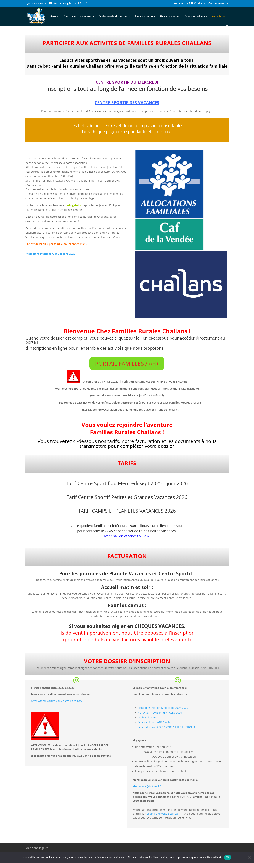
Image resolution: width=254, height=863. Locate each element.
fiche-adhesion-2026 (150, 727)
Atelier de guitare (170, 16)
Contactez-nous (218, 3)
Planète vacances (145, 16)
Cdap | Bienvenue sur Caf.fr (163, 813)
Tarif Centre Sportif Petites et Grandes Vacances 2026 (127, 497)
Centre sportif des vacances (114, 16)
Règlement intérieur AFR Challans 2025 (50, 253)
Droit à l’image (147, 717)
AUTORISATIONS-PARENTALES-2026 (160, 712)
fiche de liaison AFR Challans (155, 722)
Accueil (54, 16)
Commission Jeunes (195, 16)
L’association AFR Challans (188, 3)
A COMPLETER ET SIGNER (179, 727)
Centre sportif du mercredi (78, 16)
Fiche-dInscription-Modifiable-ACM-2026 (163, 707)
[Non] (249, 857)
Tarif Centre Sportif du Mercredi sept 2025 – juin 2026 (127, 483)
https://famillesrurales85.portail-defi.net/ (56, 701)
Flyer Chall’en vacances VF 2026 (126, 536)
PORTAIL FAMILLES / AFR (127, 363)
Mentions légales (36, 848)
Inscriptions (218, 16)
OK (228, 857)
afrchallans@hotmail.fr (147, 786)
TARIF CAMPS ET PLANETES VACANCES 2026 (127, 510)
